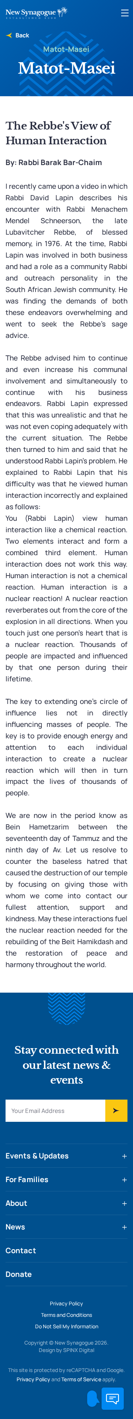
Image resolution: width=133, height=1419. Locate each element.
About (17, 1203)
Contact (21, 1250)
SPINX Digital (78, 1349)
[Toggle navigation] (124, 13)
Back (21, 35)
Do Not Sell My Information (66, 1326)
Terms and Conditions (66, 1314)
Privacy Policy (66, 1303)
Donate (19, 1274)
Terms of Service (81, 1379)
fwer (116, 1111)
